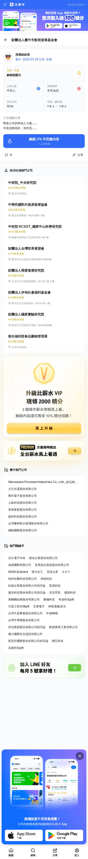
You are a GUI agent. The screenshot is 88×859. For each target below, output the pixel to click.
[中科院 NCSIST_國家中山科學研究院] (44, 232)
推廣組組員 (23, 54)
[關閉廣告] (80, 756)
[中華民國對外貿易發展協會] (44, 210)
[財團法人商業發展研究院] (44, 275)
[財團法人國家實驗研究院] (44, 319)
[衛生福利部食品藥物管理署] (44, 341)
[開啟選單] (5, 4)
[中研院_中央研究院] (44, 188)
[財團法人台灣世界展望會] (44, 254)
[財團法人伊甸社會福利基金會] (44, 297)
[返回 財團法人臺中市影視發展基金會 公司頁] (44, 40)
